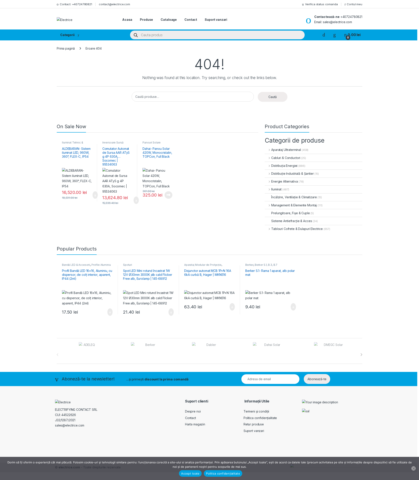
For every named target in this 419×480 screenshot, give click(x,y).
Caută (272, 97)
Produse (146, 19)
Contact (190, 19)
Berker (249, 264)
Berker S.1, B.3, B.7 (266, 264)
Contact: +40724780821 (76, 4)
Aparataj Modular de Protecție (203, 264)
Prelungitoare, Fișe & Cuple (290, 213)
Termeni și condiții (256, 411)
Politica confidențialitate (260, 418)
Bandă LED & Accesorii (76, 264)
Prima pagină (66, 48)
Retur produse (254, 424)
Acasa (127, 19)
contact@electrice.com (114, 4)
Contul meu (354, 4)
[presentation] (361, 354)
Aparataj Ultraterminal (286, 150)
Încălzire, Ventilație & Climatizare (294, 197)
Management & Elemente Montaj (294, 205)
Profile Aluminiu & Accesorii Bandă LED (86, 266)
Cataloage (169, 19)
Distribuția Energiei (284, 165)
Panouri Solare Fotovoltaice (152, 144)
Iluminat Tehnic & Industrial (72, 144)
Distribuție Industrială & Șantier (292, 173)
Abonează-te (316, 379)
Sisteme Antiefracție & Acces (291, 221)
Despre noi (193, 411)
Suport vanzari (216, 19)
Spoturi (127, 264)
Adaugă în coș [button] (92, 195)
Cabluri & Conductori (285, 158)
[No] (413, 468)
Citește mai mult (167, 195)
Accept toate (190, 473)
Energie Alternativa (284, 181)
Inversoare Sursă (113, 142)
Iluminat (276, 189)
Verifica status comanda (321, 4)
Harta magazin (195, 424)
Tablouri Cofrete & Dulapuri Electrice (297, 229)
